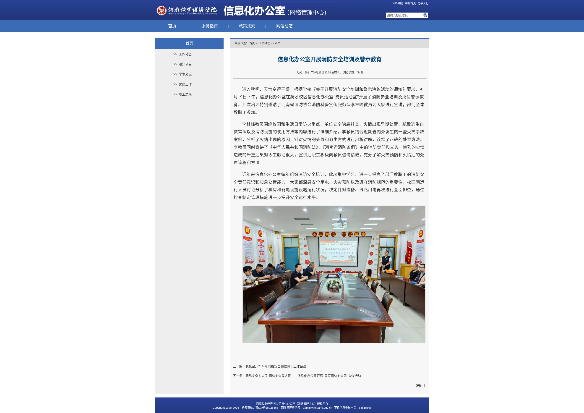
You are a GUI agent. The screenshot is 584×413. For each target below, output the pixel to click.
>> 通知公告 (182, 64)
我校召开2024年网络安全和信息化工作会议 (275, 366)
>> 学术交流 (182, 74)
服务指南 (209, 26)
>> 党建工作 (182, 84)
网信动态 (284, 26)
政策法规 (247, 26)
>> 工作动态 (182, 54)
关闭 (420, 385)
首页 (172, 26)
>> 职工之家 (182, 94)
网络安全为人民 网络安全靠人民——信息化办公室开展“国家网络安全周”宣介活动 (303, 376)
